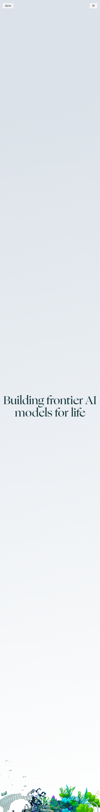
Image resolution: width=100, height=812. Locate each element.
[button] (93, 5)
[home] (8, 5)
